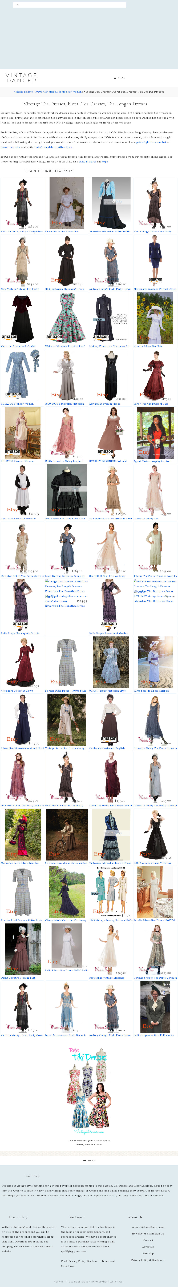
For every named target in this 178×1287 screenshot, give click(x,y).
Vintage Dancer (22, 78)
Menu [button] (122, 78)
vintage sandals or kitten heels (53, 147)
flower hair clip (10, 147)
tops (105, 161)
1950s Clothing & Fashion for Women (58, 91)
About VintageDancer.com (148, 1227)
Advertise (148, 1246)
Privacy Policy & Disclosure (148, 1260)
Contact (148, 1240)
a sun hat (160, 142)
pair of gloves (145, 142)
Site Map (148, 1253)
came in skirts (87, 161)
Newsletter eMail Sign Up (148, 1233)
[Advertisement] (89, 41)
